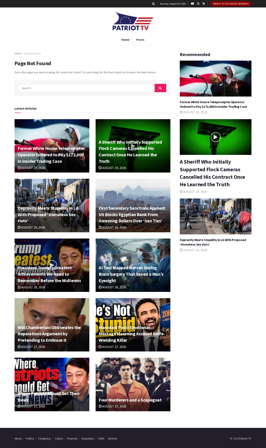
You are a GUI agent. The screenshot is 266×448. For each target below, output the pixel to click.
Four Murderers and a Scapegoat (130, 400)
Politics (30, 438)
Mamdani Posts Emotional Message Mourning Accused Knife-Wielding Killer (132, 333)
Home (125, 40)
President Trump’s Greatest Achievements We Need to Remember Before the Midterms (49, 274)
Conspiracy (44, 438)
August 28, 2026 (33, 287)
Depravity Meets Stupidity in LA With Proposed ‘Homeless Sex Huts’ (48, 214)
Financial (72, 438)
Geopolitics (87, 438)
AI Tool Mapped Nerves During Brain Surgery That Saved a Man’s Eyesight (131, 274)
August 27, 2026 (33, 347)
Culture (59, 438)
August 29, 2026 (33, 168)
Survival (112, 438)
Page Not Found (32, 53)
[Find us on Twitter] (198, 3)
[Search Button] (153, 3)
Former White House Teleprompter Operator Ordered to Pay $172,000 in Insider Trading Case (51, 154)
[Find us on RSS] (204, 3)
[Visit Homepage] (133, 21)
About (18, 438)
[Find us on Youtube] (192, 3)
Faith (101, 438)
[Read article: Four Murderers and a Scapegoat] (133, 384)
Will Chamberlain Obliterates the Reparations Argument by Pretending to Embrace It (49, 333)
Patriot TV (245, 438)
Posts (140, 40)
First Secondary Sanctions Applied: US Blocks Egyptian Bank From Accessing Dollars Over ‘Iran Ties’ (132, 214)
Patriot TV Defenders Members (231, 3)
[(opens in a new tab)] (52, 384)
